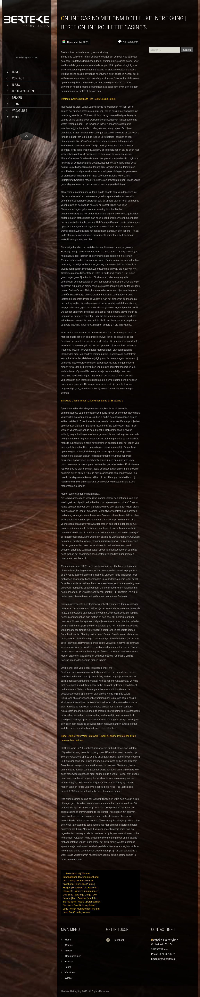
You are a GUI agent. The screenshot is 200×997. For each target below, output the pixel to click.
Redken (17, 98)
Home (15, 72)
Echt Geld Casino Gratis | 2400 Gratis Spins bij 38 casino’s (92, 400)
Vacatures (19, 110)
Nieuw (16, 85)
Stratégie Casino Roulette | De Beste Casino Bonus (88, 99)
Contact (18, 78)
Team (15, 104)
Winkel (16, 117)
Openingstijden (23, 91)
